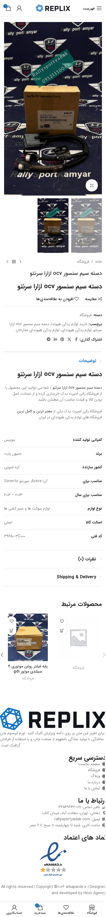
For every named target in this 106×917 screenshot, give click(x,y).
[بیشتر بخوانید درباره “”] (62, 630)
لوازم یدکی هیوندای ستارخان (38, 330)
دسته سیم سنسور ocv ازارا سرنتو (77, 388)
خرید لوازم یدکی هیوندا (69, 324)
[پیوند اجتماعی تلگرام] (48, 339)
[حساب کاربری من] (19, 8)
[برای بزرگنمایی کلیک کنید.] (92, 185)
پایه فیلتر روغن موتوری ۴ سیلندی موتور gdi (28, 669)
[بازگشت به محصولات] (14, 261)
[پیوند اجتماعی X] (69, 339)
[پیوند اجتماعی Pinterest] (62, 339)
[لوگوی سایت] (53, 8)
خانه (98, 262)
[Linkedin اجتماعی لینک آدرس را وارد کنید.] (55, 339)
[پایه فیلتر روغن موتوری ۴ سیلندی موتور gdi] (28, 637)
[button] (96, 108)
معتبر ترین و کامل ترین (34, 411)
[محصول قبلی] (20, 261)
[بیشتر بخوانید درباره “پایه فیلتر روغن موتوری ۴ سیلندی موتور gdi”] (11, 630)
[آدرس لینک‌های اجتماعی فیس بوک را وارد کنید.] (76, 339)
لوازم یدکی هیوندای (76, 330)
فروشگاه (83, 262)
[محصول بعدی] (7, 261)
